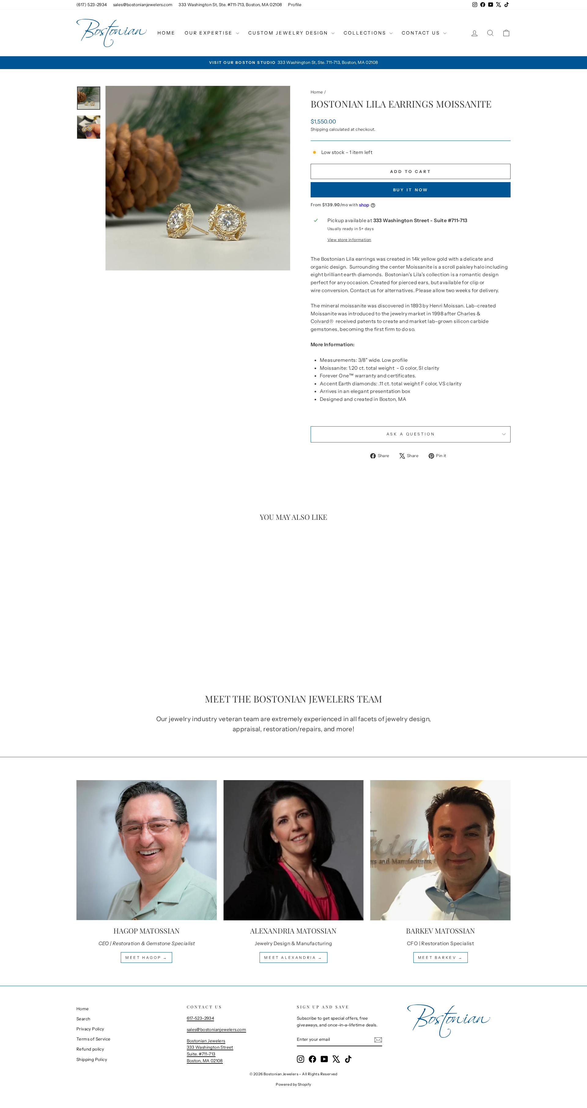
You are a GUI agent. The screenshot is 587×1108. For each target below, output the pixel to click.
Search (83, 1018)
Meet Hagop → (146, 957)
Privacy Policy (90, 1028)
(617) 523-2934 (91, 4)
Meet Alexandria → (293, 957)
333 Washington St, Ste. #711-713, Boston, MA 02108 (230, 4)
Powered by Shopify (293, 1084)
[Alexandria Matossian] (293, 850)
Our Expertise (209, 33)
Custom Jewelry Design (289, 33)
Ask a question (410, 434)
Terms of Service (93, 1038)
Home (166, 33)
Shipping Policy (91, 1059)
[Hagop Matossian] (146, 850)
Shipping (319, 129)
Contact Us (422, 33)
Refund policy (90, 1049)
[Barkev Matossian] (440, 850)
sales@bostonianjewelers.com (143, 4)
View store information (349, 239)
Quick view (128, 632)
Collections (366, 33)
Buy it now (410, 189)
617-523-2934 (200, 1018)
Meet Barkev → (440, 957)
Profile (294, 4)
